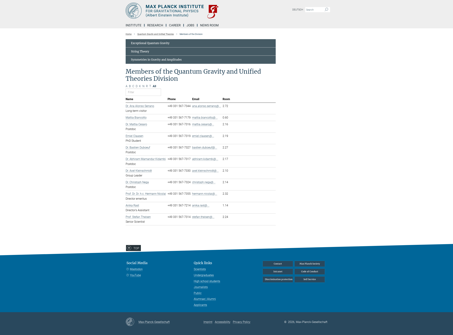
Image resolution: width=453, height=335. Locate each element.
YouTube (135, 275)
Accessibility (222, 322)
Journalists (201, 287)
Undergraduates (204, 275)
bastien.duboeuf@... (204, 147)
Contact (278, 263)
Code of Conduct (309, 271)
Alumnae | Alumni (205, 299)
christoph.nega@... (204, 182)
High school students (207, 281)
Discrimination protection (279, 279)
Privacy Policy (241, 322)
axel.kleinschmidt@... (205, 170)
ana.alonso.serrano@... (206, 106)
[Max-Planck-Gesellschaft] (132, 322)
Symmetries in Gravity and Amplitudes (156, 59)
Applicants (200, 305)
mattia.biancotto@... (205, 117)
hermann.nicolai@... (204, 193)
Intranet (277, 271)
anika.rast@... (200, 205)
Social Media (137, 263)
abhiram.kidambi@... (205, 159)
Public (198, 293)
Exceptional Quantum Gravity (150, 43)
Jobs (190, 25)
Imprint (207, 322)
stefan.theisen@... (203, 217)
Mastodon (136, 269)
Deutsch (297, 9)
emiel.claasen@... (203, 136)
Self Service (309, 279)
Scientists (200, 269)
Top (136, 248)
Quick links (203, 263)
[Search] (326, 9)
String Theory (140, 51)
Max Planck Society (310, 263)
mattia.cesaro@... (203, 124)
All (154, 86)
